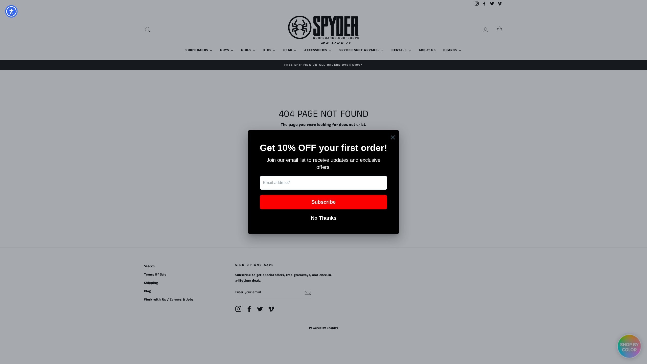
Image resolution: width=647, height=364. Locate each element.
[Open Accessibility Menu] (11, 11)
